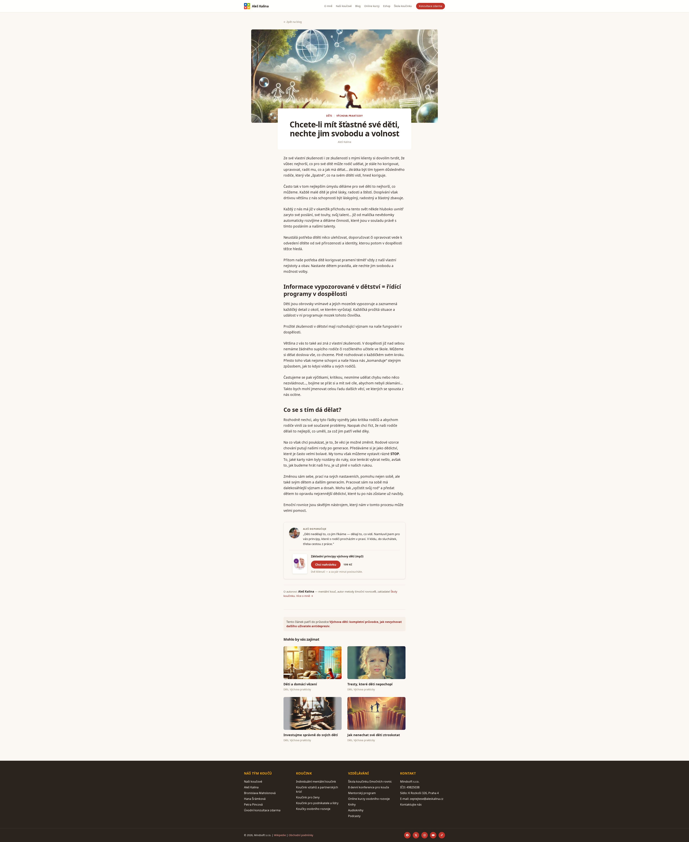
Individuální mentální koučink (316, 781)
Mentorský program (362, 793)
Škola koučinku (403, 6)
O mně (328, 6)
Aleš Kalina (260, 6)
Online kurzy (371, 6)
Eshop (386, 6)
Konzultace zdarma (430, 6)
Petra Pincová (253, 804)
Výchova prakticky (349, 115)
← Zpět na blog (292, 22)
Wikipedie (280, 835)
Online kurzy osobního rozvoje (369, 799)
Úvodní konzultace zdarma (262, 810)
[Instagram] (424, 835)
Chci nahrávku (325, 565)
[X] (416, 835)
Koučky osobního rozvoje (313, 809)
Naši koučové (344, 6)
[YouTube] (433, 835)
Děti (329, 115)
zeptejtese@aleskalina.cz (426, 799)
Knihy (352, 804)
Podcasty (354, 816)
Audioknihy (355, 810)
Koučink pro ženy (308, 797)
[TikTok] (442, 835)
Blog (358, 6)
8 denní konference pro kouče (368, 787)
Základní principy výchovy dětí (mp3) (337, 556)
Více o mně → (304, 596)
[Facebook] (407, 835)
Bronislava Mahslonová (260, 793)
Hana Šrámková (255, 799)
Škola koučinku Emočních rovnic (370, 781)
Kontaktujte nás (411, 804)
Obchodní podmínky (301, 835)
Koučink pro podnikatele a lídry (317, 803)
